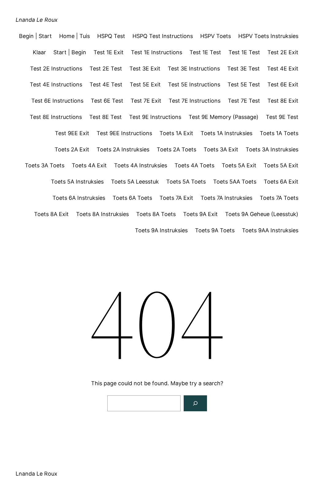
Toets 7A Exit (176, 198)
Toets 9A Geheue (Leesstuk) (261, 214)
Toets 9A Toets (215, 230)
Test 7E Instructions (194, 100)
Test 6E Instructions (57, 100)
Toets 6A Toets (132, 198)
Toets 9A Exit (200, 214)
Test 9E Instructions (155, 117)
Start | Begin (69, 52)
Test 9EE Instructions (124, 133)
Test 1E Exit (109, 52)
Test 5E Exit (145, 84)
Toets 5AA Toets (234, 181)
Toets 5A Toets (186, 181)
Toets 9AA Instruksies (270, 230)
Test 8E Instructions (56, 117)
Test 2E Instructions (56, 68)
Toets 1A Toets (279, 133)
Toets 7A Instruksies (226, 198)
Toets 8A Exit (51, 214)
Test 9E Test (282, 117)
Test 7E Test (244, 100)
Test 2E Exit (282, 52)
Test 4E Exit (282, 68)
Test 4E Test (106, 84)
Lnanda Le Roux (37, 20)
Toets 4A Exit (89, 165)
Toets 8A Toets (156, 214)
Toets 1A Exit (176, 133)
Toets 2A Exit (72, 149)
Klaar (39, 52)
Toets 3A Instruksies (272, 149)
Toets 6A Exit (281, 181)
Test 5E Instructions (194, 84)
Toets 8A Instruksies (102, 214)
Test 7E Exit (146, 100)
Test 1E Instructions (156, 52)
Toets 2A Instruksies (123, 149)
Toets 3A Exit (221, 149)
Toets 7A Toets (279, 198)
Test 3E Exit (144, 68)
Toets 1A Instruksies (226, 133)
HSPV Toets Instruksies (268, 36)
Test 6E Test (107, 100)
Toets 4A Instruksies (140, 165)
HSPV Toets (215, 36)
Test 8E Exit (282, 100)
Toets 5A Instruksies (77, 181)
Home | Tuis (74, 36)
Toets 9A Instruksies (161, 230)
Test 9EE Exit (72, 133)
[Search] (195, 403)
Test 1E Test (205, 52)
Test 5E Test (244, 84)
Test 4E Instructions (56, 84)
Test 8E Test (105, 117)
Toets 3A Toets (44, 165)
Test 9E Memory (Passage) (223, 117)
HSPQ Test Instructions (162, 36)
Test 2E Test (106, 68)
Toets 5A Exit (239, 165)
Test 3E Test (243, 68)
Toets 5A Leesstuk (135, 181)
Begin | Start (35, 36)
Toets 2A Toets (176, 149)
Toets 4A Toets (194, 165)
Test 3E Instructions (194, 68)
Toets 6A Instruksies (78, 198)
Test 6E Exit (282, 84)
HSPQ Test (111, 36)
